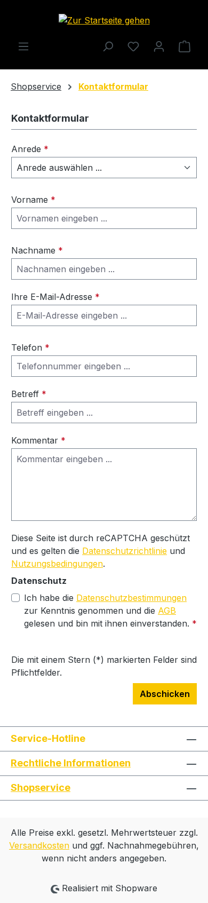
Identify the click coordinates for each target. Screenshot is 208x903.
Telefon (30, 347)
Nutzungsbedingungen (57, 563)
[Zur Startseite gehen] (104, 20)
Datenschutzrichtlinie (124, 550)
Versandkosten (39, 845)
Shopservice (40, 787)
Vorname (33, 199)
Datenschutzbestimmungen (131, 597)
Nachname (37, 250)
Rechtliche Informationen (71, 763)
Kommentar (38, 440)
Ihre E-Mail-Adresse (55, 296)
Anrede (30, 149)
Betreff (28, 394)
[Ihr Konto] (159, 46)
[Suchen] (108, 46)
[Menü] (23, 46)
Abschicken (165, 693)
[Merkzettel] (133, 46)
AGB (167, 610)
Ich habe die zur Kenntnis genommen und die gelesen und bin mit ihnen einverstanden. (110, 610)
